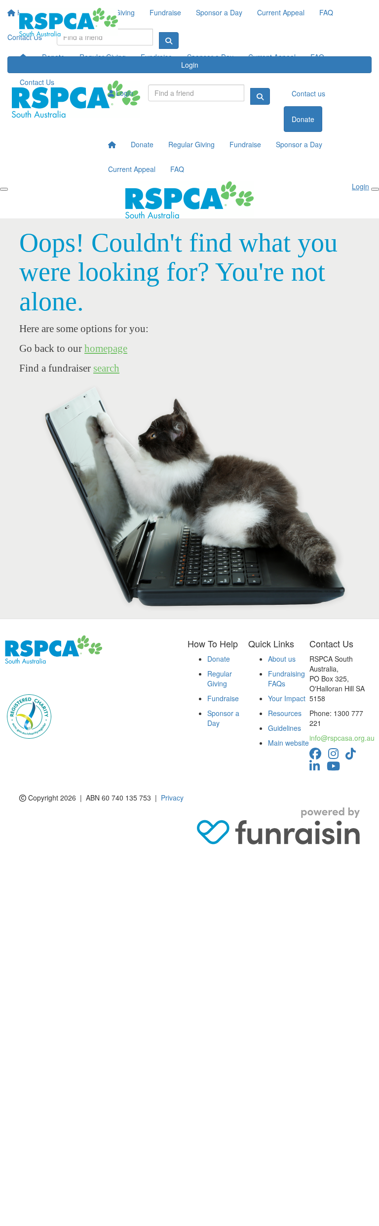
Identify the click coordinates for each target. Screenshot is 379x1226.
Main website (288, 743)
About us (282, 659)
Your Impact (286, 698)
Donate (53, 57)
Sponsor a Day (210, 57)
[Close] (375, 189)
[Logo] (68, 22)
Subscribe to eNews (42, 678)
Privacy (172, 798)
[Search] (260, 96)
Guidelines (284, 728)
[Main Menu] (4, 189)
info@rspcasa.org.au (342, 738)
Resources (285, 713)
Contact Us (37, 82)
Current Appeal (272, 57)
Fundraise (156, 57)
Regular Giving (102, 57)
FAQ (317, 57)
